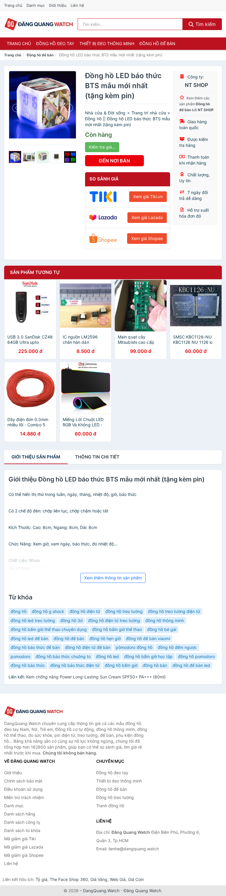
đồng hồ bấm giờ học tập (148, 656)
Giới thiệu (58, 5)
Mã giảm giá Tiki (20, 838)
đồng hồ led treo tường (33, 620)
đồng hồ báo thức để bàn (35, 647)
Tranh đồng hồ (110, 805)
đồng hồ (18, 611)
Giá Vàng (98, 879)
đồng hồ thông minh (164, 620)
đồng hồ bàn (155, 665)
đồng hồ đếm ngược (177, 647)
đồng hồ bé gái (161, 629)
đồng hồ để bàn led (191, 665)
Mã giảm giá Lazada (23, 846)
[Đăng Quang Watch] (33, 711)
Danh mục (35, 5)
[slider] (15, 157)
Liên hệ (77, 5)
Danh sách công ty (22, 822)
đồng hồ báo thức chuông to (63, 656)
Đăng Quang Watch (142, 890)
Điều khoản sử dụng (23, 789)
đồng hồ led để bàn (29, 638)
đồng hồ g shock (48, 611)
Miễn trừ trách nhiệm (24, 797)
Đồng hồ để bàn (157, 43)
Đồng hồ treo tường (115, 797)
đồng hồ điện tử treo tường (114, 620)
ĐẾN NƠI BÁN (114, 161)
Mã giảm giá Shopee (24, 855)
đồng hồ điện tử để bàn (87, 647)
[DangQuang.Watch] (38, 24)
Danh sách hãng (19, 813)
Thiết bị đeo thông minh (106, 43)
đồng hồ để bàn (69, 638)
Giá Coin (136, 879)
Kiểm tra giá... (102, 146)
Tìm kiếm (205, 24)
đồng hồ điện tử (84, 611)
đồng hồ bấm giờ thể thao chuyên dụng (49, 629)
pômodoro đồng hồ (134, 647)
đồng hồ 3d (71, 620)
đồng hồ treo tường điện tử (174, 611)
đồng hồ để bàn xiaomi (148, 638)
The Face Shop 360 (69, 879)
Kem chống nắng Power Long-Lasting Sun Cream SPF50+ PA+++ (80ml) (96, 676)
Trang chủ (13, 5)
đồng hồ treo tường (124, 611)
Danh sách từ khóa (22, 830)
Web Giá (118, 879)
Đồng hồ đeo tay (55, 43)
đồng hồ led (107, 656)
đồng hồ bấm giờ (121, 665)
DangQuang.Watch (101, 890)
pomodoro (20, 656)
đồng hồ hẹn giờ (105, 638)
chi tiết (97, 457)
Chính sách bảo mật (23, 780)
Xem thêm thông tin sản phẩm (113, 577)
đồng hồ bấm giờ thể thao (117, 629)
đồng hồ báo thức (28, 665)
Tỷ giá (41, 879)
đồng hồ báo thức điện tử (74, 665)
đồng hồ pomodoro (196, 656)
